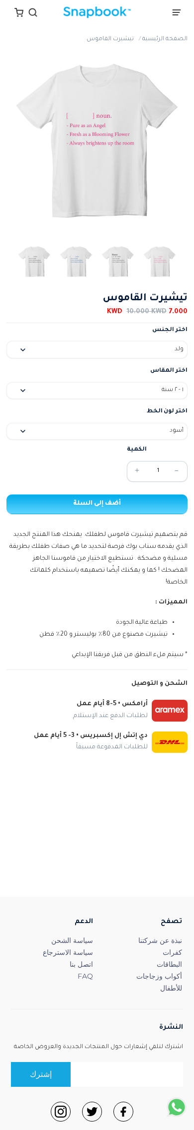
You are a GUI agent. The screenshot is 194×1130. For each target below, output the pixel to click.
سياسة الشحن (72, 940)
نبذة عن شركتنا (160, 940)
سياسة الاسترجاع (68, 952)
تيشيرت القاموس (110, 39)
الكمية (137, 450)
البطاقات (169, 964)
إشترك (41, 1074)
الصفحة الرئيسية (165, 39)
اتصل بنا (81, 964)
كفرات (172, 952)
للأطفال (171, 988)
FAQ (85, 976)
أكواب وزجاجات (159, 976)
